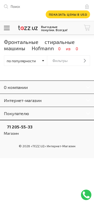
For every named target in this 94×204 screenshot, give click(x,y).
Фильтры (60, 60)
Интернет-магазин (23, 100)
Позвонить (86, 195)
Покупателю (16, 113)
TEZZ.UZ (27, 27)
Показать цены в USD (68, 14)
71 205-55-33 (18, 126)
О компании (16, 87)
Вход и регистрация (88, 6)
